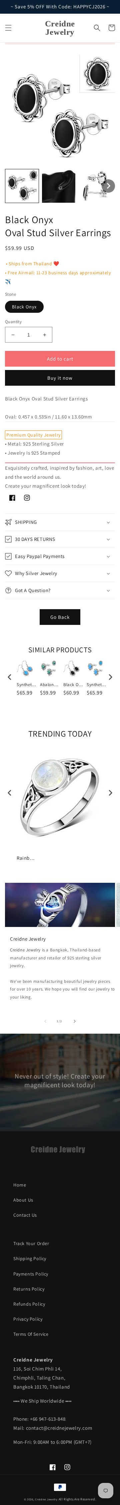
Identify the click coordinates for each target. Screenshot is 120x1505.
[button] (8, 27)
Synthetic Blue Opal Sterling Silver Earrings (27, 684)
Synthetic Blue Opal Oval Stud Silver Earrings (97, 684)
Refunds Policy (29, 1304)
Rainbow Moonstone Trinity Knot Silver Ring (27, 858)
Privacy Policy (27, 1319)
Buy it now (60, 378)
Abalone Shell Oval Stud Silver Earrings (50, 684)
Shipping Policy (29, 1258)
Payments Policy (30, 1274)
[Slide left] (45, 1021)
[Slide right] (74, 1021)
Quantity (13, 321)
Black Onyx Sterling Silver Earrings (73, 684)
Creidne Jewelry (25, 950)
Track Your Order (31, 1243)
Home (19, 1185)
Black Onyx (24, 307)
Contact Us (25, 1215)
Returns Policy (28, 1289)
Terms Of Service (31, 1334)
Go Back (60, 617)
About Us (23, 1200)
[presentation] (9, 676)
